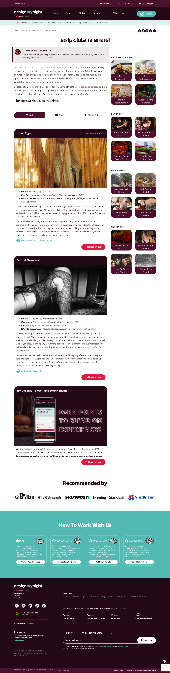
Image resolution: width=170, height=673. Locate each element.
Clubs (82, 12)
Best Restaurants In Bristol (146, 78)
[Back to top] (164, 661)
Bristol (25, 30)
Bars (55, 12)
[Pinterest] (30, 606)
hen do (48, 67)
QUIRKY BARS (85, 22)
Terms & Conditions (20, 670)
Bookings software (70, 622)
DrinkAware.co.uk (20, 640)
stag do (40, 67)
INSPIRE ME (71, 22)
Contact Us (94, 597)
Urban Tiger (24, 133)
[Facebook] (17, 606)
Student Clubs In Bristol (145, 247)
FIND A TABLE (21, 22)
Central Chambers (28, 260)
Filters (95, 115)
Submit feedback (63, 670)
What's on (118, 12)
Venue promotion (141, 622)
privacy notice (123, 646)
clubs (31, 86)
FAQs (104, 597)
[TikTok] (44, 606)
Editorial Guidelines (138, 597)
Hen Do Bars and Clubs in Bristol (121, 271)
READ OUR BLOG (55, 22)
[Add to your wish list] (102, 142)
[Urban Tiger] (60, 163)
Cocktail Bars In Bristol (121, 134)
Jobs (84, 597)
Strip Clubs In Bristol (47, 30)
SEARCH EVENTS (37, 22)
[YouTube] (37, 606)
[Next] (101, 163)
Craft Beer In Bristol (146, 214)
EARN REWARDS (101, 22)
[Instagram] (24, 606)
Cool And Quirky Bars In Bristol (121, 158)
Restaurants (99, 12)
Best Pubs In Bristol (145, 190)
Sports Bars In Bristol (121, 214)
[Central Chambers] (60, 290)
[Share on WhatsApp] (150, 30)
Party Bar (48, 240)
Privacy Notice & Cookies (38, 670)
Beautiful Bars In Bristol (145, 134)
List (30, 115)
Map (61, 115)
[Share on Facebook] (139, 30)
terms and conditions (107, 646)
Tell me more (93, 247)
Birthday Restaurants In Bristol (121, 101)
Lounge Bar (26, 240)
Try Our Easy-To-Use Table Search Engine (42, 390)
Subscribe (147, 640)
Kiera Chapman (39, 50)
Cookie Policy (122, 597)
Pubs (68, 12)
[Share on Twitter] (143, 30)
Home (16, 30)
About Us (66, 597)
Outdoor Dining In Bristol (145, 101)
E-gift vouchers (117, 622)
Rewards (76, 597)
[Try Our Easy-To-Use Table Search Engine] (60, 421)
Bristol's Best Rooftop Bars (146, 158)
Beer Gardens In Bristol (121, 190)
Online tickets (92, 622)
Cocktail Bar (37, 240)
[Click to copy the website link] (154, 30)
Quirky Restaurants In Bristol (121, 78)
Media (111, 597)
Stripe (31, 623)
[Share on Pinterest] (146, 30)
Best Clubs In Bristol (146, 271)
